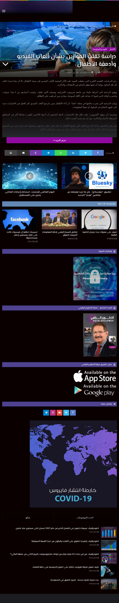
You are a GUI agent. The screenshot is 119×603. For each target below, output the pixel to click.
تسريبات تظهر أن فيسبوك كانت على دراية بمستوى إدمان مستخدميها (22, 235)
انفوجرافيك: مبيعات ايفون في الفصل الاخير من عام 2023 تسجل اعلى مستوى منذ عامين (57, 528)
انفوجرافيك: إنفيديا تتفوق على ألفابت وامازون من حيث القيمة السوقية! (65, 541)
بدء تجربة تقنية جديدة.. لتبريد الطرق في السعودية (75, 580)
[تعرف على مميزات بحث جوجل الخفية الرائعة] (99, 219)
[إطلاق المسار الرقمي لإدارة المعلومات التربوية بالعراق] (59, 219)
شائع (28, 517)
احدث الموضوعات (85, 517)
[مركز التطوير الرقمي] (59, 11)
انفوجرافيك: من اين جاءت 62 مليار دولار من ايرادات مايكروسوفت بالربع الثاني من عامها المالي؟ (54, 554)
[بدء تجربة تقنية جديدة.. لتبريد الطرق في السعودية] (109, 584)
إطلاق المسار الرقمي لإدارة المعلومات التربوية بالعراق (59, 234)
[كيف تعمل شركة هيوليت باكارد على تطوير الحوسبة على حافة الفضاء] (109, 571)
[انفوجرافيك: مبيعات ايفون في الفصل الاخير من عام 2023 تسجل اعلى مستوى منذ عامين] (109, 532)
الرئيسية (110, 26)
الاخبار (101, 26)
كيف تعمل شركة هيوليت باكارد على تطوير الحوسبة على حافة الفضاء (66, 567)
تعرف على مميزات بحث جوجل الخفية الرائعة (100, 234)
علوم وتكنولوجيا (100, 49)
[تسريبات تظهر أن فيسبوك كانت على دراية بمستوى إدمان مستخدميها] (19, 219)
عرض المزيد (60, 140)
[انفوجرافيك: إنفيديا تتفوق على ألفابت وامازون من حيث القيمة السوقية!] (109, 545)
